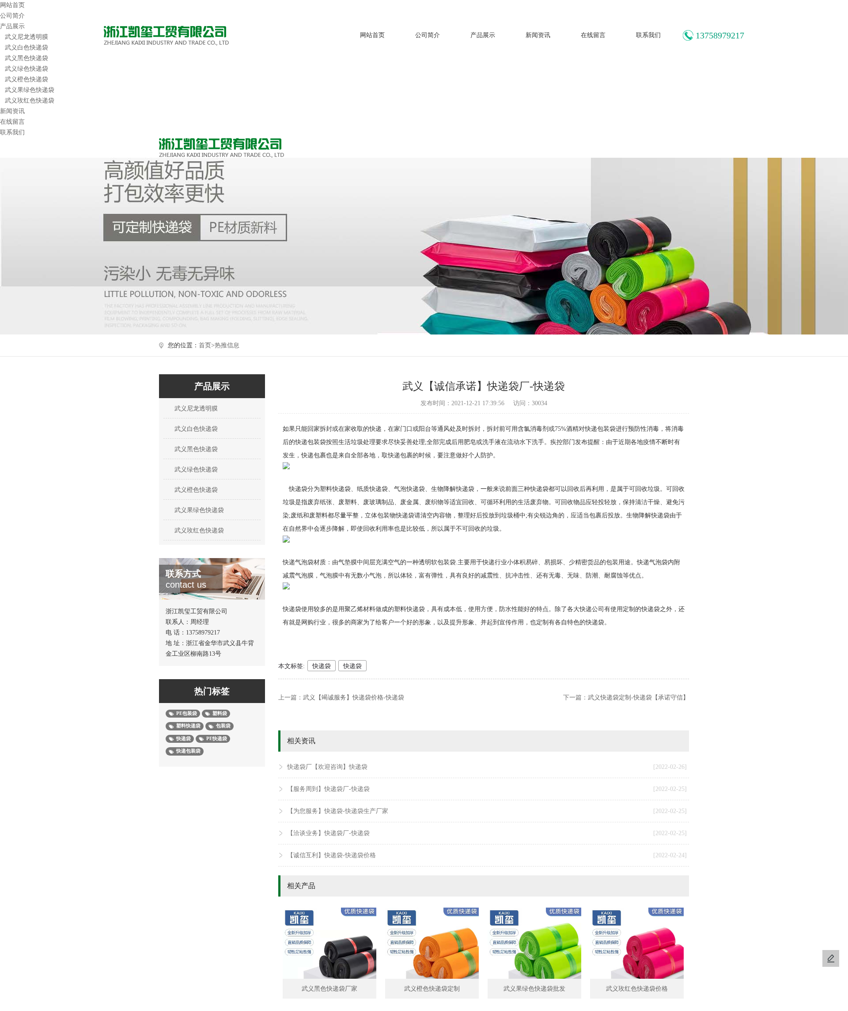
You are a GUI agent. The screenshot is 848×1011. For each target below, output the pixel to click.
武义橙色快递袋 (26, 79)
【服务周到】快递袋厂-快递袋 (487, 789)
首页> (207, 345)
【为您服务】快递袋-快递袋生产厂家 (487, 811)
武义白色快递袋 (26, 47)
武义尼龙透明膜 (26, 37)
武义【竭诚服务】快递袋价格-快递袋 (353, 697)
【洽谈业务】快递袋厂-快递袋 (487, 833)
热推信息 (227, 345)
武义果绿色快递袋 (29, 90)
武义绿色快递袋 (26, 68)
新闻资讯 (538, 35)
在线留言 (593, 35)
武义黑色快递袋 (26, 58)
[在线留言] (830, 958)
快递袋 (321, 666)
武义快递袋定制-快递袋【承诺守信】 (638, 697)
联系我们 (648, 35)
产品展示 (482, 35)
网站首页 (372, 35)
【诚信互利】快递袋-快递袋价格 (487, 855)
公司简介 (427, 35)
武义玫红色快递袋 (29, 100)
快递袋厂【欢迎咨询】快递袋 (487, 767)
